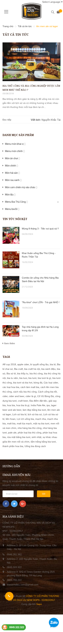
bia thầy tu (22, 373)
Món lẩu (10, 194)
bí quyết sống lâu (39, 364)
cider (5, 396)
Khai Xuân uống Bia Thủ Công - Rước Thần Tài (39, 255)
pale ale (12, 432)
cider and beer (16, 396)
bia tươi (32, 378)
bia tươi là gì (44, 378)
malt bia (11, 423)
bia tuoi (23, 378)
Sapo (39, 604)
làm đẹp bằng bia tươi (34, 409)
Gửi (43, 494)
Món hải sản (12, 173)
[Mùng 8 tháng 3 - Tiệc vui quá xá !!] (11, 235)
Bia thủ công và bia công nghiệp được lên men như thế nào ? (31, 87)
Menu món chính (15, 151)
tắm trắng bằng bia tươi (43, 441)
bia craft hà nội (32, 369)
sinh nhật (36, 437)
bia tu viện (12, 378)
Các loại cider (51, 382)
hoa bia (11, 405)
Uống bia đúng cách (35, 446)
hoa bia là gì (22, 405)
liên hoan (10, 419)
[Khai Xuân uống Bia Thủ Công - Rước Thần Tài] (11, 259)
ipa (48, 405)
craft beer (23, 400)
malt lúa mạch (24, 423)
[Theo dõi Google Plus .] (22, 503)
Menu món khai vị (15, 144)
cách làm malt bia (29, 387)
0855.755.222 (14, 580)
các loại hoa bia (11, 387)
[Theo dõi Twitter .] (14, 503)
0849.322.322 (14, 567)
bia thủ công (36, 373)
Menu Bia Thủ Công (16, 201)
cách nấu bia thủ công (25, 391)
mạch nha (40, 419)
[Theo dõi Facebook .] (6, 503)
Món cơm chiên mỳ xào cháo (21, 187)
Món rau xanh (13, 180)
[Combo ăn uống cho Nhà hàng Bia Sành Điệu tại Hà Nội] (11, 284)
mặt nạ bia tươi (41, 423)
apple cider (23, 364)
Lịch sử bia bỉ (19, 414)
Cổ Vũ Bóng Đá (45, 396)
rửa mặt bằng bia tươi (18, 437)
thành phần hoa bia (13, 446)
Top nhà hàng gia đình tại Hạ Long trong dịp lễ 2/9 (40, 329)
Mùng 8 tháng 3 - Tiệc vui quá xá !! (40, 228)
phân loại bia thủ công (29, 432)
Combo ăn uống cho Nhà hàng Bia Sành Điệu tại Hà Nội (40, 279)
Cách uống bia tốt (47, 391)
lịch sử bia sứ (35, 414)
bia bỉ (53, 364)
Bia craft (18, 369)
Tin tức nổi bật (15, 219)
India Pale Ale (38, 405)
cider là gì (31, 396)
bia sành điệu (48, 369)
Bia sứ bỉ (11, 373)
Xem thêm (9, 343)
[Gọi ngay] (9, 596)
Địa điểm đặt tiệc (38, 400)
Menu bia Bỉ (12, 209)
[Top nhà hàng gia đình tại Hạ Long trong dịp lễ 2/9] (11, 330)
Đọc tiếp (7, 119)
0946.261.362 (14, 554)
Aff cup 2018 (9, 364)
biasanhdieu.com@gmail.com (22, 584)
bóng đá (38, 382)
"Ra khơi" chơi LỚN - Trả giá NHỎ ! (40, 302)
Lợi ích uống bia (25, 419)
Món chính (11, 165)
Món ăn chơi (12, 158)
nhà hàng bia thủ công (29, 428)
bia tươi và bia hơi (22, 382)
